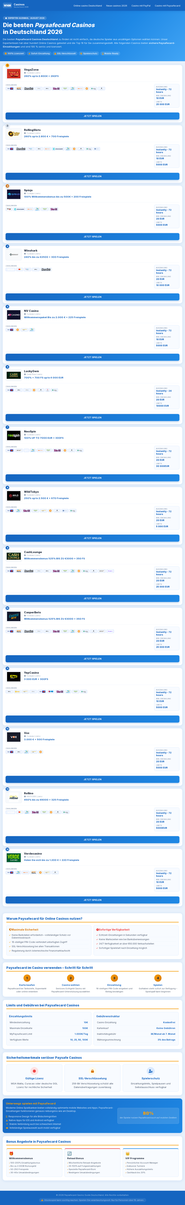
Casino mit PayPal (141, 5)
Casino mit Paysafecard (167, 5)
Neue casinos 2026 (116, 5)
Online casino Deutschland (88, 5)
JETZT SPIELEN (93, 116)
